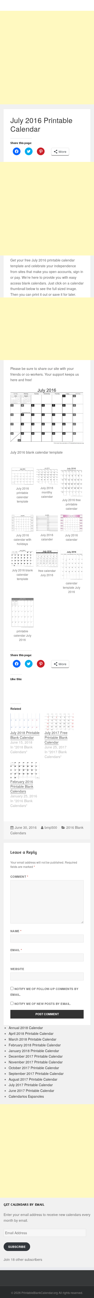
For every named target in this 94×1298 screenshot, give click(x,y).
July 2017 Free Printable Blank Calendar (56, 737)
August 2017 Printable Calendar (33, 1079)
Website (17, 969)
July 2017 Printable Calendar (31, 1084)
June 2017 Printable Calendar (31, 1090)
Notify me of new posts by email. (42, 1004)
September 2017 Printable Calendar (36, 1073)
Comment (19, 877)
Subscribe (17, 1247)
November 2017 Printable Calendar (36, 1062)
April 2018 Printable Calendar (31, 1033)
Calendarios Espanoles (26, 1096)
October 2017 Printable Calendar (34, 1067)
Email (16, 950)
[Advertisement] (47, 57)
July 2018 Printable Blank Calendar (25, 735)
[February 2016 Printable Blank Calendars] (25, 770)
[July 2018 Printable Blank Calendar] (25, 721)
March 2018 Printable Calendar (32, 1039)
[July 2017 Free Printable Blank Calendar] (59, 721)
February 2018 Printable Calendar (35, 1045)
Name (16, 931)
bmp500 (51, 827)
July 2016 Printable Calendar (41, 124)
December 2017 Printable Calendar (36, 1056)
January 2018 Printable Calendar (34, 1050)
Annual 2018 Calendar (26, 1027)
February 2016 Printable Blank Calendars (21, 786)
